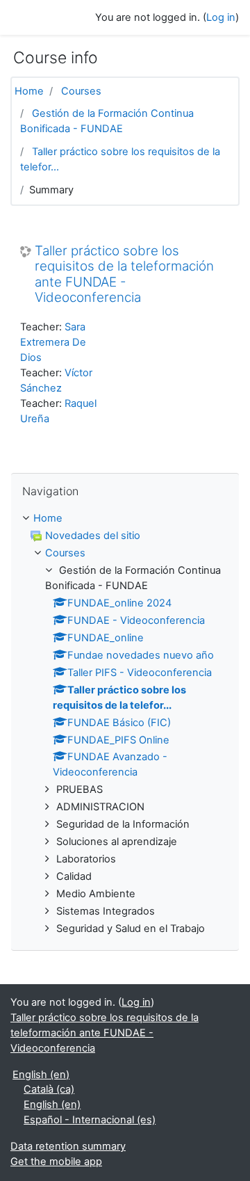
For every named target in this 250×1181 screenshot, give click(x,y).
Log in (220, 17)
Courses (81, 91)
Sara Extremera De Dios (53, 342)
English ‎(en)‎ (40, 1074)
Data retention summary (68, 1146)
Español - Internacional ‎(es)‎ (90, 1120)
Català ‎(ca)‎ (49, 1089)
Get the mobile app (56, 1161)
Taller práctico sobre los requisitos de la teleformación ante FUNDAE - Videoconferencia (124, 274)
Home (29, 91)
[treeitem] (125, 519)
